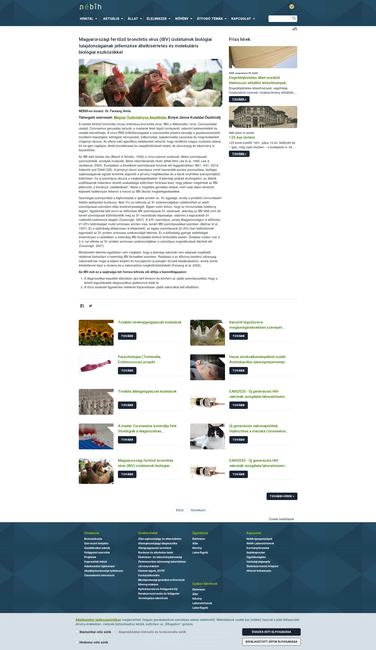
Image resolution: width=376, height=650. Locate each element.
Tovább (127, 336)
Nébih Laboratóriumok (260, 543)
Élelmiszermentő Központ (262, 566)
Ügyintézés (200, 533)
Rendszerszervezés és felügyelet (159, 593)
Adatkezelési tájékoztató (99, 566)
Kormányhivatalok (258, 548)
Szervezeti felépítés (96, 543)
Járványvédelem (148, 566)
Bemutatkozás (93, 539)
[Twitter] (90, 306)
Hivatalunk (91, 533)
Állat (195, 543)
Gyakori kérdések (204, 583)
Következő (198, 510)
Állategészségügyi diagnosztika (157, 543)
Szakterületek (148, 533)
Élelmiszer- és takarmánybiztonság (160, 557)
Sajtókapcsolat (256, 552)
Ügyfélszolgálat (256, 557)
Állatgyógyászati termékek (154, 548)
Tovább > (239, 99)
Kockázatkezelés (148, 575)
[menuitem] (89, 18)
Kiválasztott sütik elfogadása (271, 641)
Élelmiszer (198, 539)
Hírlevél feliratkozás (259, 571)
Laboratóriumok (202, 603)
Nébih (142, 7)
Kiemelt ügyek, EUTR (151, 571)
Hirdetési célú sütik (93, 642)
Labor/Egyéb (200, 552)
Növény (197, 548)
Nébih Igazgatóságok (259, 539)
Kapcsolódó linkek (95, 561)
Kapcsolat (254, 533)
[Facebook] (82, 306)
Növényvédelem (148, 584)
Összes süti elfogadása (271, 631)
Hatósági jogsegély (258, 561)
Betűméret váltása (294, 29)
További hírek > (282, 496)
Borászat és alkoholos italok (155, 552)
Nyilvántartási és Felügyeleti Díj (157, 589)
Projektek (90, 557)
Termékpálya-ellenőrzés (153, 598)
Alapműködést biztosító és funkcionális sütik (152, 632)
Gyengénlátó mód (291, 6)
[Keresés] (294, 18)
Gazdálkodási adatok (97, 548)
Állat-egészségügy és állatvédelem (159, 539)
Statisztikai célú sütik (95, 632)
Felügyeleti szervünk (97, 552)
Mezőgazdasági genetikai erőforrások (161, 580)
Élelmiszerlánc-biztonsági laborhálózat (162, 561)
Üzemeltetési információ (99, 575)
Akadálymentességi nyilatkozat (103, 571)
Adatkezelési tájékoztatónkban (98, 619)
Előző (180, 510)
